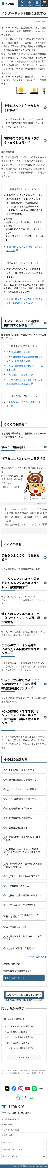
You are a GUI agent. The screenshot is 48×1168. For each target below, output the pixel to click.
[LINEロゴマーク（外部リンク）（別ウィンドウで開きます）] (34, 1088)
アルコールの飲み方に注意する (20, 1037)
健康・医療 (12, 1070)
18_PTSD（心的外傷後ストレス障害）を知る (22, 916)
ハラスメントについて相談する (20, 1026)
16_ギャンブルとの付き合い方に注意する (24, 937)
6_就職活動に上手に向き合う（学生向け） (23, 838)
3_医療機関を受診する (17, 827)
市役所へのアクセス (12, 1119)
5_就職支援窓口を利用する (19, 808)
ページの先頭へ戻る (37, 956)
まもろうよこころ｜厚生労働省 (20, 557)
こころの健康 (22, 1070)
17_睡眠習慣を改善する (17, 885)
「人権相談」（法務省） (18, 374)
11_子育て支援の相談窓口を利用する (24, 895)
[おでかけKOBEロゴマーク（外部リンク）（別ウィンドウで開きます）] (31, 1097)
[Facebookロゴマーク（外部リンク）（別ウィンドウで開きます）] (13, 1088)
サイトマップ (7, 1142)
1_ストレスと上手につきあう (20, 770)
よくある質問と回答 (12, 1129)
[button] (22, 3)
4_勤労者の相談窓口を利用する (21, 779)
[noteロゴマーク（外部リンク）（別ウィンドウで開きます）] (41, 1088)
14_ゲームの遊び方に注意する (20, 904)
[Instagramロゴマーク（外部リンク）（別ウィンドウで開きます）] (20, 1088)
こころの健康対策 (16, 1018)
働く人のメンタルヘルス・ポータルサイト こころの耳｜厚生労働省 (20, 618)
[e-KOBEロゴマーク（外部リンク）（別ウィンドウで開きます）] (24, 1097)
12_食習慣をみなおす (16, 926)
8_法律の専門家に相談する (19, 818)
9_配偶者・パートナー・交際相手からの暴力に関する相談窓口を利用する (23, 852)
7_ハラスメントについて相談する (22, 789)
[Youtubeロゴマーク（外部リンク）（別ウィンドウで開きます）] (27, 1088)
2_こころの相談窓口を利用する (21, 798)
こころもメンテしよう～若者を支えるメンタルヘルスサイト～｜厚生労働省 (20, 583)
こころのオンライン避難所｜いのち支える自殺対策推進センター (20, 649)
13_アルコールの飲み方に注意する (23, 876)
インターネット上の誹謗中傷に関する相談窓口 (21, 323)
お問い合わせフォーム (15, 978)
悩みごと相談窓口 (13, 447)
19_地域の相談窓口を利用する (20, 948)
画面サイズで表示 (38, 498)
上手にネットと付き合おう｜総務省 (21, 108)
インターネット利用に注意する (20, 1048)
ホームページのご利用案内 (12, 1149)
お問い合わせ (9, 1135)
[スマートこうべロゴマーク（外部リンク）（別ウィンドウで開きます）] (18, 1097)
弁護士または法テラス (17, 351)
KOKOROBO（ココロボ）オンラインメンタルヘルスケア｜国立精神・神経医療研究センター (20, 717)
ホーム (3, 1070)
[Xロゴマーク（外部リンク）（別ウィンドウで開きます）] (7, 1088)
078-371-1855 (14, 468)
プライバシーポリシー (11, 1156)
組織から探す (9, 1124)
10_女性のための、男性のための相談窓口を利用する (24, 865)
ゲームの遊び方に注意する (18, 1042)
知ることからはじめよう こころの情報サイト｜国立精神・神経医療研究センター (20, 684)
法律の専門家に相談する (17, 1031)
